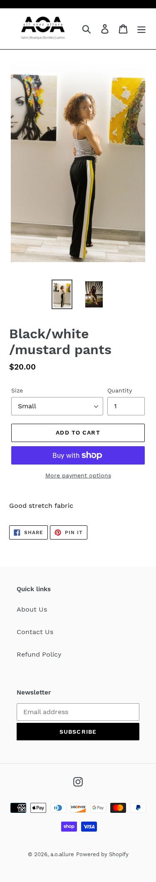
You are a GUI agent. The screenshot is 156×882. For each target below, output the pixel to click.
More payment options (78, 475)
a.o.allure (62, 854)
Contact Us (35, 632)
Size (17, 390)
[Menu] (141, 29)
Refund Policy (39, 654)
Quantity (119, 390)
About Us (32, 609)
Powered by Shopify (102, 854)
